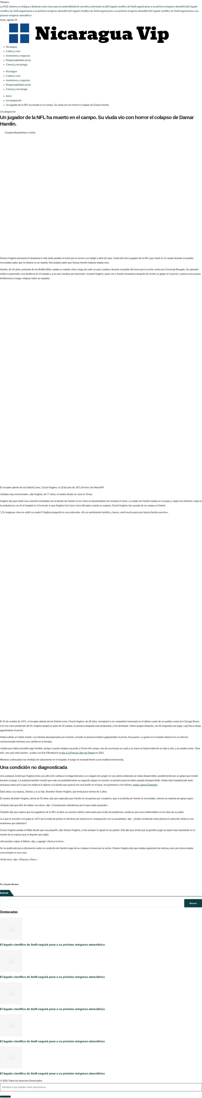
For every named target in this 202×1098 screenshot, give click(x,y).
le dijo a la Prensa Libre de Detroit (77, 753)
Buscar (193, 903)
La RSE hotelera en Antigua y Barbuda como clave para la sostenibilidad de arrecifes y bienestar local (53, 6)
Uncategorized (7, 111)
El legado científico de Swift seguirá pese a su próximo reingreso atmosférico (147, 6)
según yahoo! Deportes (145, 785)
